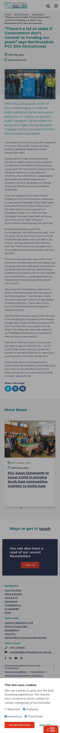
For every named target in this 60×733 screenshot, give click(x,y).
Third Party (35, 716)
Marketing (14, 716)
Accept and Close (19, 725)
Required (13, 709)
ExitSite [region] (52, 729)
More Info (45, 725)
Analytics (31, 709)
